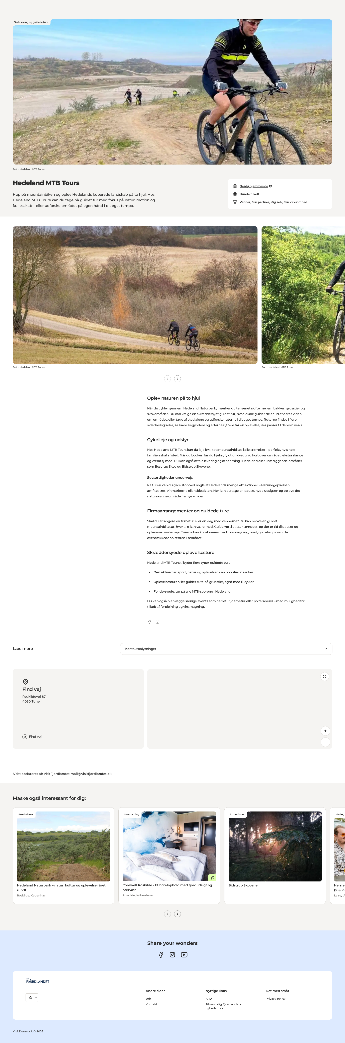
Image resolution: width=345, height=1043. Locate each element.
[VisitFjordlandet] (38, 980)
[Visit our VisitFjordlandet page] (160, 954)
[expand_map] (324, 676)
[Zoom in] (325, 731)
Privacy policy (276, 998)
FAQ (209, 998)
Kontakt (151, 1004)
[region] (239, 709)
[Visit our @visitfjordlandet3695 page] (184, 954)
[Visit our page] (172, 954)
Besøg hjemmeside (254, 186)
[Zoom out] (325, 742)
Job (148, 998)
